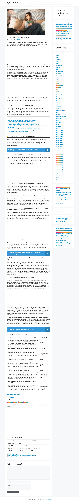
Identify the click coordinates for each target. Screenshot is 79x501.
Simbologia (58, 122)
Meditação (58, 96)
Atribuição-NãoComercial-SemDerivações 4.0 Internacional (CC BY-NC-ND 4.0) (64, 220)
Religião (58, 114)
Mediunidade (59, 98)
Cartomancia (59, 65)
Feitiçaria (58, 77)
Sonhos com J (59, 148)
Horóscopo (48, 2)
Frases (57, 81)
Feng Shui (58, 79)
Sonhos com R (59, 162)
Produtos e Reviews (60, 110)
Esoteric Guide (59, 71)
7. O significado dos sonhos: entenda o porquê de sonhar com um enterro (24, 128)
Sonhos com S (59, 163)
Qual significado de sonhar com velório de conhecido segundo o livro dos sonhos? (26, 130)
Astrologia (58, 59)
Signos (57, 120)
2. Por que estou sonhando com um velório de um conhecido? (22, 120)
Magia (57, 90)
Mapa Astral (59, 94)
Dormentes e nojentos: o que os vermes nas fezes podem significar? (22, 455)
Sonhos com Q (59, 160)
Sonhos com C (59, 134)
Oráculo (58, 108)
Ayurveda (58, 61)
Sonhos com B (59, 132)
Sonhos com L (59, 150)
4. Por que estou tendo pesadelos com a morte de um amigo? (22, 123)
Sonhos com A (59, 130)
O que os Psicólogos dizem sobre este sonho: (18, 131)
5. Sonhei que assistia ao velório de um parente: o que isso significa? (23, 124)
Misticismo (58, 100)
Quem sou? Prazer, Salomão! (63, 199)
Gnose (57, 83)
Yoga (57, 179)
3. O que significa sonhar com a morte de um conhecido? (20, 121)
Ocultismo (58, 106)
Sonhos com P (59, 158)
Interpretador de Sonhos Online (63, 192)
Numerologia (59, 104)
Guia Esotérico (15, 454)
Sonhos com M (59, 152)
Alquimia (58, 55)
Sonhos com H (59, 144)
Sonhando (58, 126)
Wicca (57, 177)
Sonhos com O (59, 156)
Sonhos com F (59, 140)
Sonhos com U (59, 167)
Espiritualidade (39, 2)
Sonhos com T (59, 165)
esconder (31, 117)
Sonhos (55, 2)
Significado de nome (61, 116)
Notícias (58, 102)
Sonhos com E (59, 138)
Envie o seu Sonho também (13, 394)
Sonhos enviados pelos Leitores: (15, 132)
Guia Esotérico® (14, 3)
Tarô (57, 173)
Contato (69, 2)
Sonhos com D (59, 136)
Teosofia (58, 175)
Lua (56, 89)
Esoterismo (30, 2)
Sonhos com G (59, 142)
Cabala (57, 63)
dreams (57, 69)
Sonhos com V (59, 169)
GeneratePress (47, 499)
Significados (59, 118)
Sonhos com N (59, 154)
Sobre (62, 2)
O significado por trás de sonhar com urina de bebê (18, 456)
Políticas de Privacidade (61, 197)
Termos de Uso (59, 203)
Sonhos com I (59, 146)
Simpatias (58, 124)
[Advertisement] (28, 56)
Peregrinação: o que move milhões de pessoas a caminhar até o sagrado (63, 38)
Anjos (57, 57)
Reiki (57, 112)
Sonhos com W (59, 171)
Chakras (58, 67)
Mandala (58, 92)
